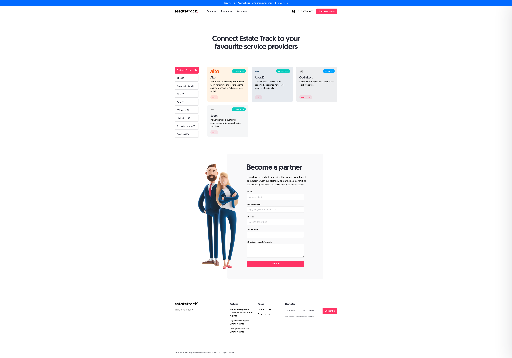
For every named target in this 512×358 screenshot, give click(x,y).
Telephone (250, 217)
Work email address (253, 204)
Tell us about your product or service (259, 242)
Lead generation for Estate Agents (239, 330)
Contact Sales (264, 309)
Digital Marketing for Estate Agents (239, 322)
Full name (250, 192)
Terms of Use (264, 314)
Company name (252, 229)
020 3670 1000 (306, 11)
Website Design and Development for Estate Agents (241, 312)
